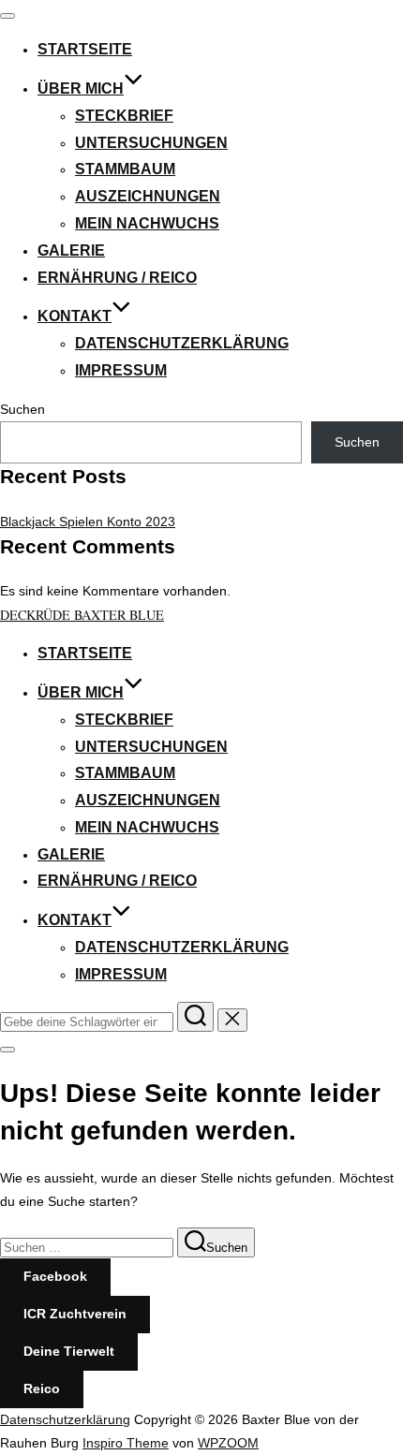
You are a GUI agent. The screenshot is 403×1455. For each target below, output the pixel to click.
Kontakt (74, 316)
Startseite (84, 49)
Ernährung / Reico (117, 278)
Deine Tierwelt (68, 1351)
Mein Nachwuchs (147, 223)
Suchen (22, 409)
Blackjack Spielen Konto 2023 (87, 521)
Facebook (55, 1276)
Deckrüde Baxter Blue (82, 615)
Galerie (71, 250)
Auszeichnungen (147, 196)
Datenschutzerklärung (182, 343)
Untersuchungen (151, 143)
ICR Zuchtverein (75, 1313)
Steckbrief (124, 116)
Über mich (80, 88)
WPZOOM (228, 1442)
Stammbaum (125, 169)
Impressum (121, 370)
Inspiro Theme (125, 1442)
